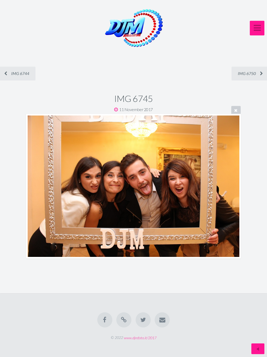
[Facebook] (104, 319)
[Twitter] (143, 319)
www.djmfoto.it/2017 (140, 337)
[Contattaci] (162, 319)
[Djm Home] (123, 319)
